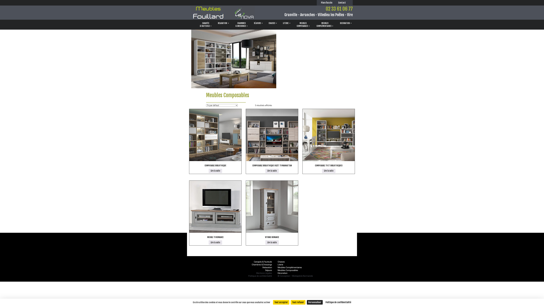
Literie (280, 265)
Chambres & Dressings (262, 265)
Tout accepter (281, 302)
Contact (342, 2)
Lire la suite (215, 171)
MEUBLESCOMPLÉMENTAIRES (324, 24)
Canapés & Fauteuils (263, 262)
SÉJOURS (257, 23)
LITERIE (286, 23)
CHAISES (272, 23)
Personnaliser (314, 302)
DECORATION (345, 23)
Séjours (268, 270)
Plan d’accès (326, 2)
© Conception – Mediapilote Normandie (295, 276)
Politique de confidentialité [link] (338, 302)
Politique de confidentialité (260, 276)
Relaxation (267, 267)
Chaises (281, 262)
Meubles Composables (288, 270)
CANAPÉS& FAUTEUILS (205, 24)
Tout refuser (298, 302)
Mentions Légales (264, 273)
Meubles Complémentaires (290, 267)
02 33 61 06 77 (339, 9)
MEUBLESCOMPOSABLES (302, 24)
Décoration (282, 273)
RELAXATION (223, 23)
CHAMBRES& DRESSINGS (240, 24)
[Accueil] (192, 25)
